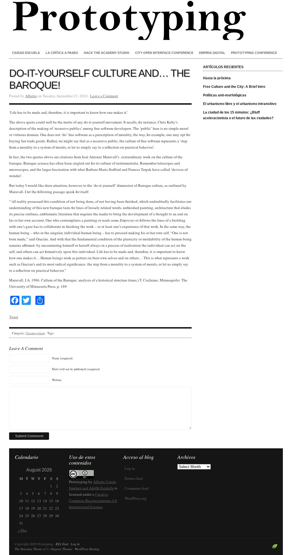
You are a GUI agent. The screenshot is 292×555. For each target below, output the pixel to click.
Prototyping (146, 20)
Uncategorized (35, 333)
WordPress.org (136, 498)
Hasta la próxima (217, 78)
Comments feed (137, 488)
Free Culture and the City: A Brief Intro (234, 87)
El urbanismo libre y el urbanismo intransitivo (239, 104)
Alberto (31, 95)
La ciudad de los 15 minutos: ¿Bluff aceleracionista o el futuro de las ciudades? (238, 115)
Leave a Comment (104, 95)
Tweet (13, 316)
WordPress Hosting (87, 549)
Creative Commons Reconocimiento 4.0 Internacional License (93, 500)
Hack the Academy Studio (106, 52)
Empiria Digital (212, 52)
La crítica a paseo (62, 52)
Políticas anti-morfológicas (224, 95)
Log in (130, 468)
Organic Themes (61, 549)
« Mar (22, 530)
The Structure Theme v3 (30, 549)
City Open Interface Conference (164, 52)
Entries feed (134, 478)
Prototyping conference (254, 52)
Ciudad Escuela (26, 52)
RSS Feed (62, 544)
